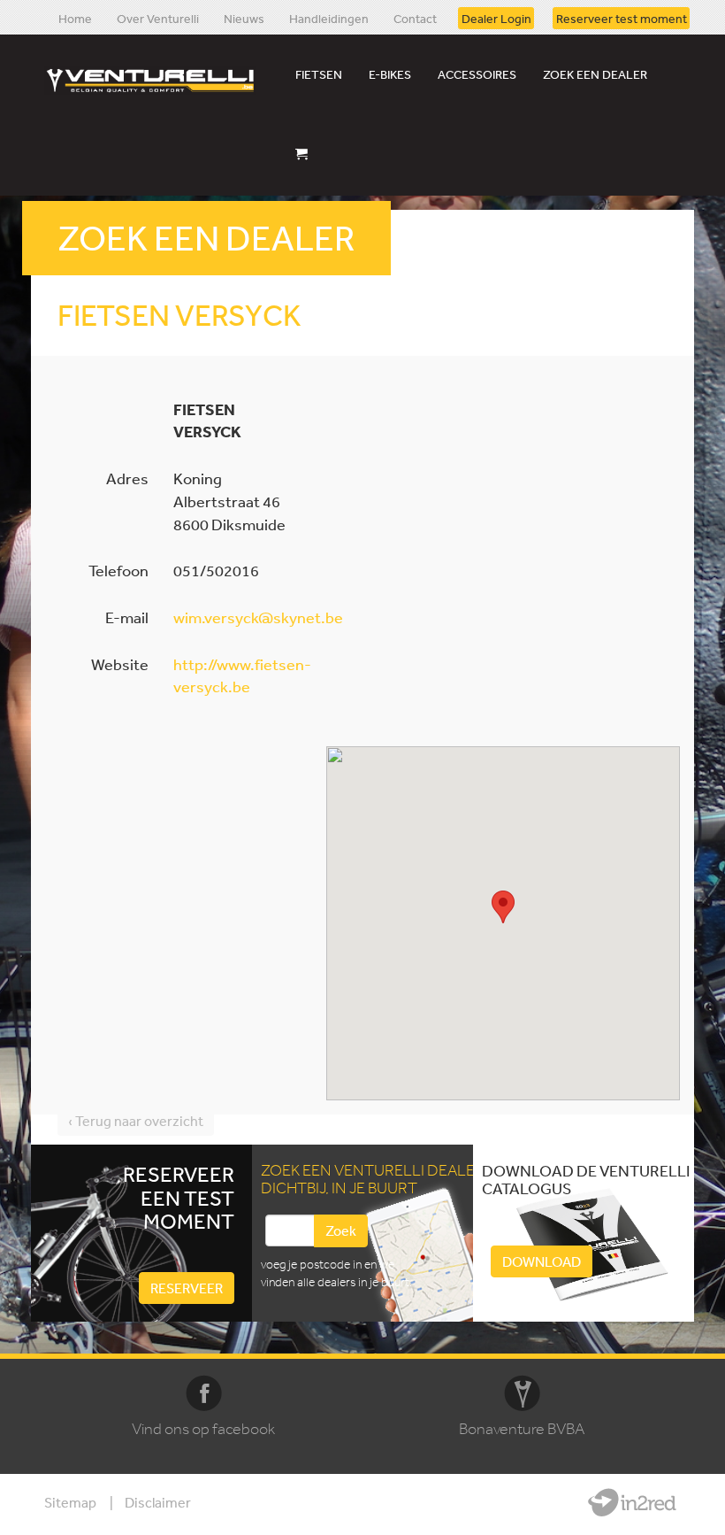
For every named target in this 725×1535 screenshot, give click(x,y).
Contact (415, 18)
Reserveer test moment (621, 18)
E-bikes (390, 74)
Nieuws (244, 18)
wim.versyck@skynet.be (258, 617)
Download (541, 1261)
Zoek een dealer (595, 74)
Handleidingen (329, 18)
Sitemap (70, 1502)
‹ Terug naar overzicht (135, 1121)
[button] (503, 906)
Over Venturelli (158, 18)
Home (75, 18)
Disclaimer (158, 1502)
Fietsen (318, 74)
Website (632, 1502)
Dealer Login (496, 18)
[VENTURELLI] (154, 80)
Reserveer (186, 1288)
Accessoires (477, 74)
